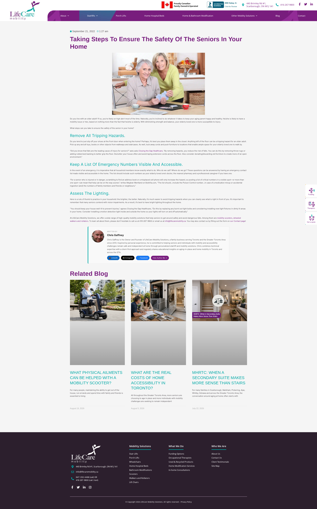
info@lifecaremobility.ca (175, 221)
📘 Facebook (143, 258)
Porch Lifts (121, 15)
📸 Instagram (128, 258)
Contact (301, 15)
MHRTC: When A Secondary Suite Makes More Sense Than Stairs (218, 377)
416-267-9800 (287, 4)
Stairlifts (91, 15)
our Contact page (237, 221)
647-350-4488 (82, 477)
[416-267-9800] (277, 4)
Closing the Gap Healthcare (151, 151)
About (63, 15)
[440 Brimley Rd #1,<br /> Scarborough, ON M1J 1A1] (243, 4)
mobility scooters (224, 218)
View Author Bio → (160, 258)
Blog (278, 15)
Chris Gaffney (115, 235)
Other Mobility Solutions (243, 15)
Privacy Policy (186, 502)
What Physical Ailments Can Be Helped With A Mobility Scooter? (96, 377)
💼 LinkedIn (113, 258)
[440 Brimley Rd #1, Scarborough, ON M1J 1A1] (72, 466)
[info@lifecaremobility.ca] (72, 472)
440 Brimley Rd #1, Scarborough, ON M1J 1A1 (259, 5)
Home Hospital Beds (154, 15)
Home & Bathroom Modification (197, 15)
